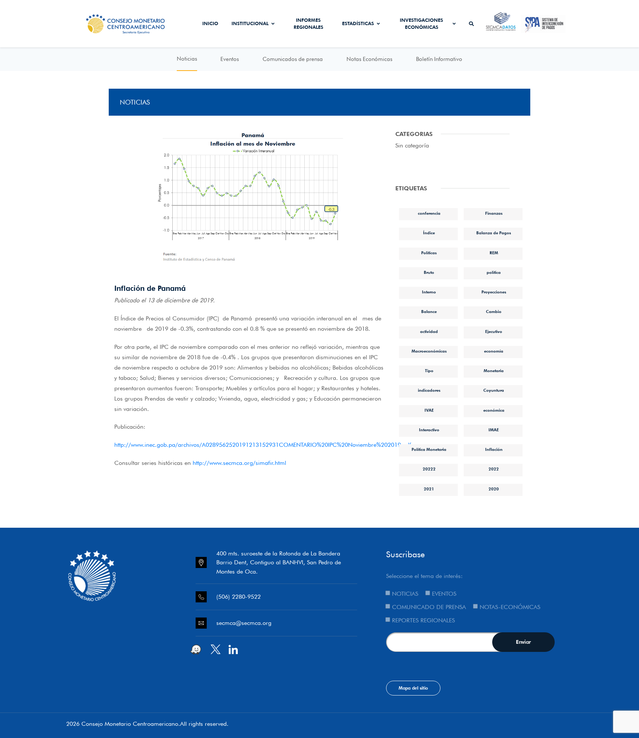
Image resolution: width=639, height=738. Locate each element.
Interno (429, 292)
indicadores (429, 390)
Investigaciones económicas (421, 23)
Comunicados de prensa (293, 59)
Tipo (429, 370)
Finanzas (494, 213)
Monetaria (494, 370)
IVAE (429, 410)
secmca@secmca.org (243, 622)
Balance (429, 311)
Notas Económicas (369, 59)
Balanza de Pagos (493, 232)
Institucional (249, 23)
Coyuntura (493, 390)
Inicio (210, 23)
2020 (493, 489)
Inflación (494, 449)
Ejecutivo (493, 331)
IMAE (493, 429)
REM (494, 252)
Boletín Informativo (439, 59)
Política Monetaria (429, 449)
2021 (429, 489)
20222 (429, 469)
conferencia (429, 213)
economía (493, 351)
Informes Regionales (308, 23)
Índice (429, 232)
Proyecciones (493, 292)
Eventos (229, 59)
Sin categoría (412, 145)
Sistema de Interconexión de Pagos (543, 24)
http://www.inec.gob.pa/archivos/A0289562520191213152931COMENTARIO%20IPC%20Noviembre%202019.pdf (262, 444)
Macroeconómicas (429, 351)
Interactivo (429, 429)
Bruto (429, 272)
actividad (429, 331)
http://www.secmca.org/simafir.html (239, 462)
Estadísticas (358, 23)
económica (493, 410)
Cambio (493, 311)
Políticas (429, 252)
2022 (493, 469)
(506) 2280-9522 (238, 596)
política (494, 272)
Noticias (187, 58)
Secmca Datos (501, 23)
